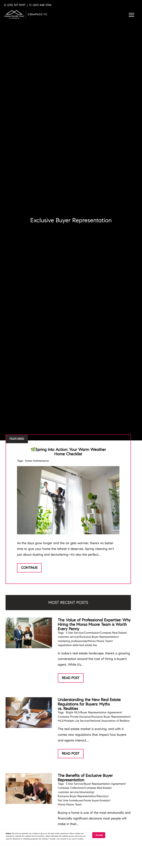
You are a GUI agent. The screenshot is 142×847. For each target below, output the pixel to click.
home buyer (91, 800)
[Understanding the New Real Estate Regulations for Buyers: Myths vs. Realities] (29, 712)
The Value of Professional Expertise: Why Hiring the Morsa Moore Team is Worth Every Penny (94, 624)
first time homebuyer (70, 800)
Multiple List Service (76, 721)
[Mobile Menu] (131, 15)
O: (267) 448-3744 (40, 5)
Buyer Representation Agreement (100, 712)
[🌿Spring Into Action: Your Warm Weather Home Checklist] (68, 500)
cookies (35, 833)
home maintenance (37, 461)
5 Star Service (74, 633)
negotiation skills (68, 645)
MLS (60, 721)
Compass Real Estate (113, 633)
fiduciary (102, 796)
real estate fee (88, 645)
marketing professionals (72, 641)
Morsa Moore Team (100, 641)
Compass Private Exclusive (74, 716)
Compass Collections (71, 788)
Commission (91, 633)
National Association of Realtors (110, 721)
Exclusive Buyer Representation (99, 637)
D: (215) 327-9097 (14, 5)
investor (104, 800)
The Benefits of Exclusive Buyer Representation (85, 777)
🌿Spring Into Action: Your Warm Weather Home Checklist (68, 451)
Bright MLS (72, 712)
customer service (68, 637)
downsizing (86, 792)
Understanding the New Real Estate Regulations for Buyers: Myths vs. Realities (89, 704)
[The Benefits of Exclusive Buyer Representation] (29, 788)
